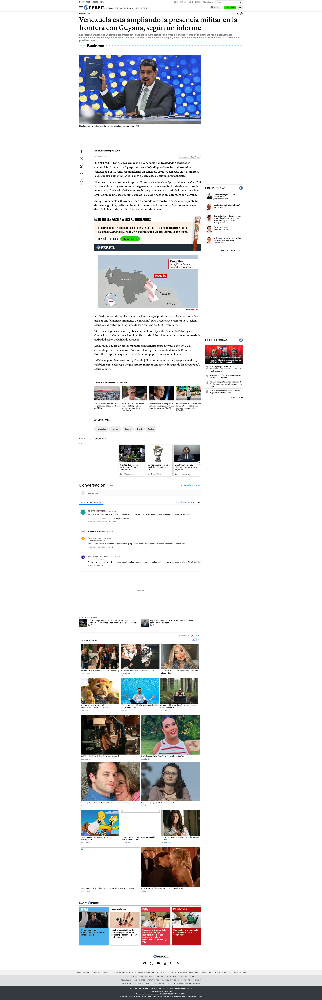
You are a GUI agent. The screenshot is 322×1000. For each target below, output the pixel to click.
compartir (186, 522)
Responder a (96, 559)
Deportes (141, 973)
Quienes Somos (138, 984)
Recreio (191, 980)
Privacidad (161, 984)
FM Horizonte (190, 976)
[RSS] (171, 963)
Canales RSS (126, 984)
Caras (191, 2)
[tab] (91, 502)
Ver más (235, 398)
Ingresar (218, 8)
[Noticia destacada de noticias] (94, 910)
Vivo (230, 973)
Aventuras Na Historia (155, 980)
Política (127, 8)
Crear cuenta (195, 485)
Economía (105, 973)
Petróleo (151, 429)
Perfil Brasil (208, 2)
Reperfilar (163, 973)
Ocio (148, 973)
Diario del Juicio (240, 973)
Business (175, 2)
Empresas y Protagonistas (187, 973)
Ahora (78, 973)
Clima (134, 973)
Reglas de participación (182, 984)
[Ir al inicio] (94, 7)
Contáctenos (151, 984)
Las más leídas (216, 340)
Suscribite (230, 8)
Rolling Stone (170, 980)
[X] (151, 963)
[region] (140, 560)
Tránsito (196, 984)
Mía (174, 976)
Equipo (169, 984)
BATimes (180, 976)
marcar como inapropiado (195, 523)
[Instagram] (165, 963)
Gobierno (128, 429)
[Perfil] (94, 903)
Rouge (169, 976)
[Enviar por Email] (81, 174)
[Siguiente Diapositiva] (199, 462)
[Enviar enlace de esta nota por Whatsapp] (81, 166)
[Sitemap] (177, 963)
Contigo (142, 980)
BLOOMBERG (84, 13)
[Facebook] (144, 963)
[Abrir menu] (81, 8)
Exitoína (198, 2)
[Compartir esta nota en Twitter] (81, 158)
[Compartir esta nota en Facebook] (81, 151)
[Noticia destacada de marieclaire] (124, 910)
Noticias (183, 2)
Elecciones (115, 429)
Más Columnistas (230, 251)
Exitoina (217, 973)
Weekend (144, 976)
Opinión (135, 8)
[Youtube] (158, 963)
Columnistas (215, 188)
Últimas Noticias (114, 8)
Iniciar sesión (184, 485)
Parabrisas (161, 976)
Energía (140, 429)
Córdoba (154, 973)
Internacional (124, 973)
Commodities (101, 429)
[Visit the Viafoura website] (196, 636)
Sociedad (145, 8)
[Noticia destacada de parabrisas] (186, 910)
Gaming (224, 973)
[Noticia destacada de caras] (155, 910)
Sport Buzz (182, 980)
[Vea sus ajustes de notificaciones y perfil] (240, 7)
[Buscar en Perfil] (241, 2)
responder (91, 522)
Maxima (198, 980)
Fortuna (152, 976)
